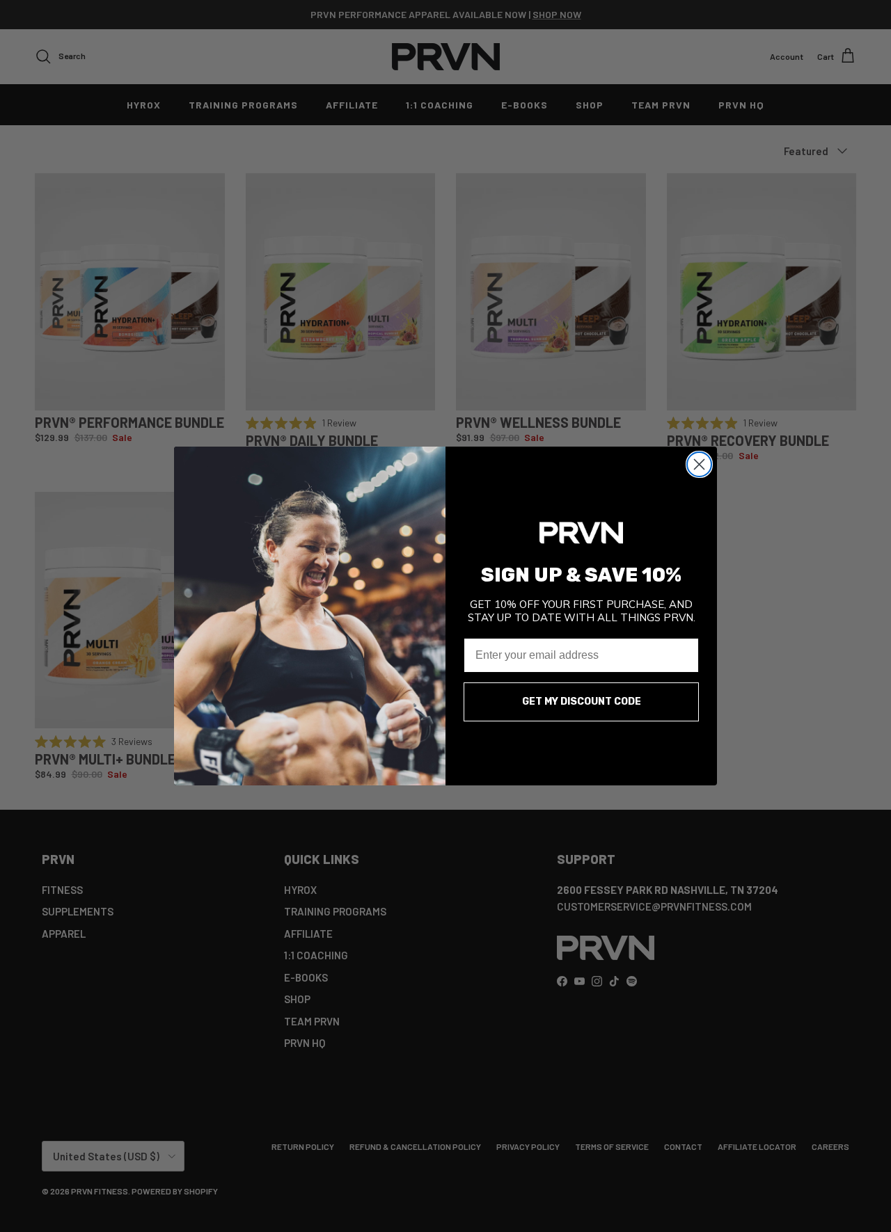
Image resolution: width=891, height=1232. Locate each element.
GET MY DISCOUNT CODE (581, 701)
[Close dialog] (699, 464)
